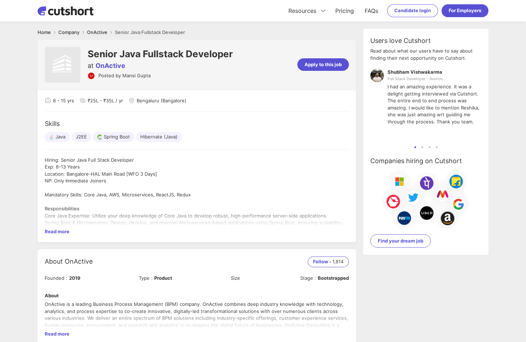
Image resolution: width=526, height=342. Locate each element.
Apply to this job (323, 64)
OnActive (110, 65)
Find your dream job (400, 241)
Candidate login (412, 10)
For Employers (465, 10)
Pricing (344, 10)
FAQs (371, 10)
